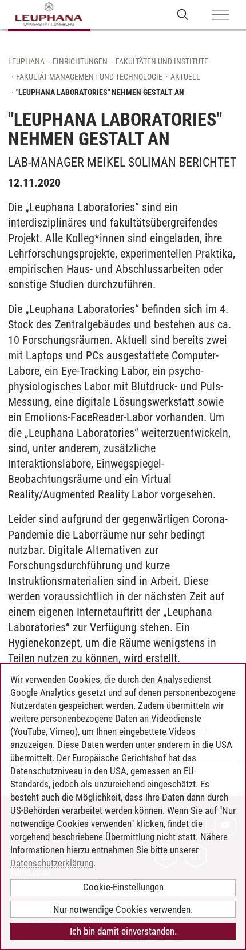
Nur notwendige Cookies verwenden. (123, 909)
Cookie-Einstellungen (123, 887)
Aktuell (185, 76)
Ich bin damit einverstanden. (123, 931)
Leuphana (26, 61)
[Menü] (220, 15)
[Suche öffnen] (183, 14)
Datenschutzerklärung (51, 863)
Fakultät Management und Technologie (89, 76)
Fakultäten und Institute (162, 61)
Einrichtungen (80, 61)
